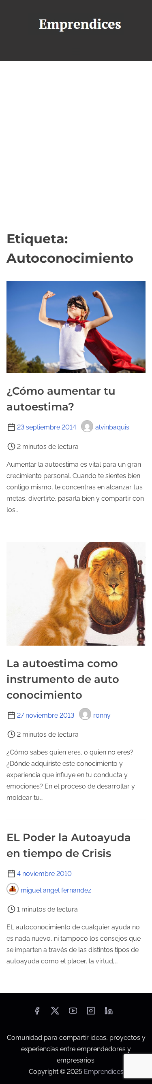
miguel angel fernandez (56, 890)
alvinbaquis (112, 427)
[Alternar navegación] (76, 51)
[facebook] (37, 1013)
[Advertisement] (76, 145)
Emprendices (104, 1071)
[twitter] (55, 1013)
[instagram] (91, 1013)
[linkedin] (109, 1013)
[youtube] (73, 1013)
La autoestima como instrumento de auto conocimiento (62, 679)
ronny (102, 715)
